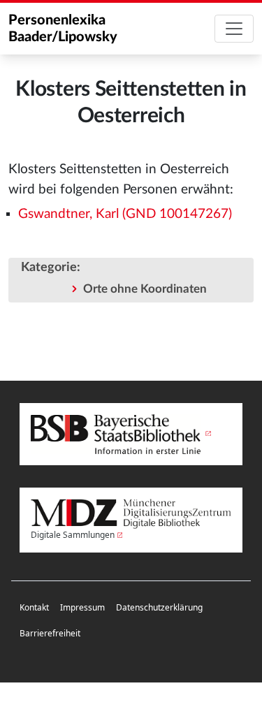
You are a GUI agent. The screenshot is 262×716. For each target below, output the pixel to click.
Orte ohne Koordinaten (145, 289)
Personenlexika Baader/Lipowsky (62, 28)
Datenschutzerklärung (159, 607)
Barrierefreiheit (50, 633)
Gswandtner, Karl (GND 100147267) (125, 214)
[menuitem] (34, 608)
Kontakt (34, 607)
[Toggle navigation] (234, 29)
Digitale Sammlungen (73, 535)
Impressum (82, 607)
